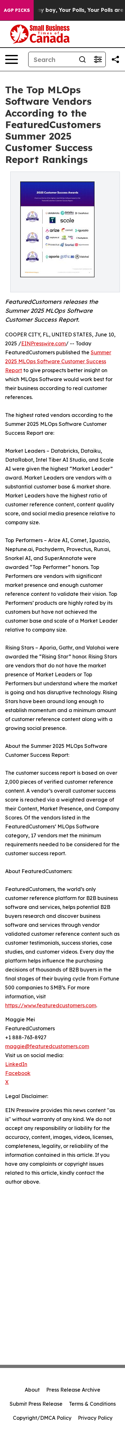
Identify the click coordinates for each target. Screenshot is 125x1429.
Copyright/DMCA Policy (42, 1418)
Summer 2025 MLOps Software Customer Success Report (58, 361)
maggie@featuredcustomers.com (47, 1046)
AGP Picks (17, 10)
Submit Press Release (36, 1404)
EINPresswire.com (43, 343)
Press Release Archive (73, 1390)
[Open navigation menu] (11, 59)
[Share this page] (115, 59)
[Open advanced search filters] (97, 59)
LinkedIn (16, 1064)
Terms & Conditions (92, 1404)
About (32, 1390)
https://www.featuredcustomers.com (50, 1005)
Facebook (17, 1073)
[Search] (82, 59)
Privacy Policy (95, 1418)
